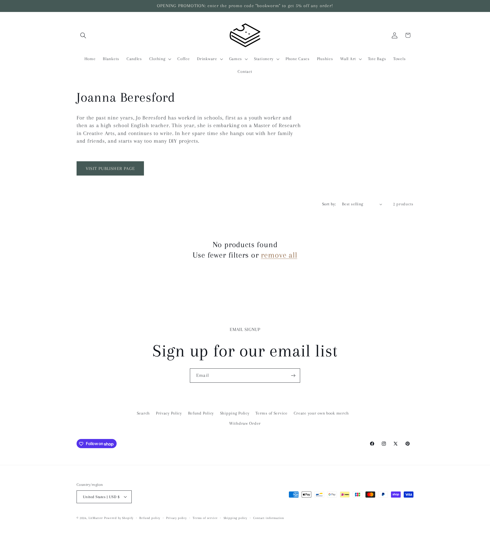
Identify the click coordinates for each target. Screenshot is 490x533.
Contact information (268, 517)
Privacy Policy (169, 413)
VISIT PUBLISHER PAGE (110, 168)
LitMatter (96, 517)
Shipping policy (236, 517)
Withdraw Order (245, 423)
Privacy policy (176, 517)
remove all (279, 254)
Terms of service (205, 517)
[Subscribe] (293, 375)
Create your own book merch (321, 413)
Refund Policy (201, 413)
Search (143, 413)
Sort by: (329, 204)
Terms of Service (271, 413)
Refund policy (149, 517)
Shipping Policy (235, 413)
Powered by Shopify (118, 517)
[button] (83, 35)
